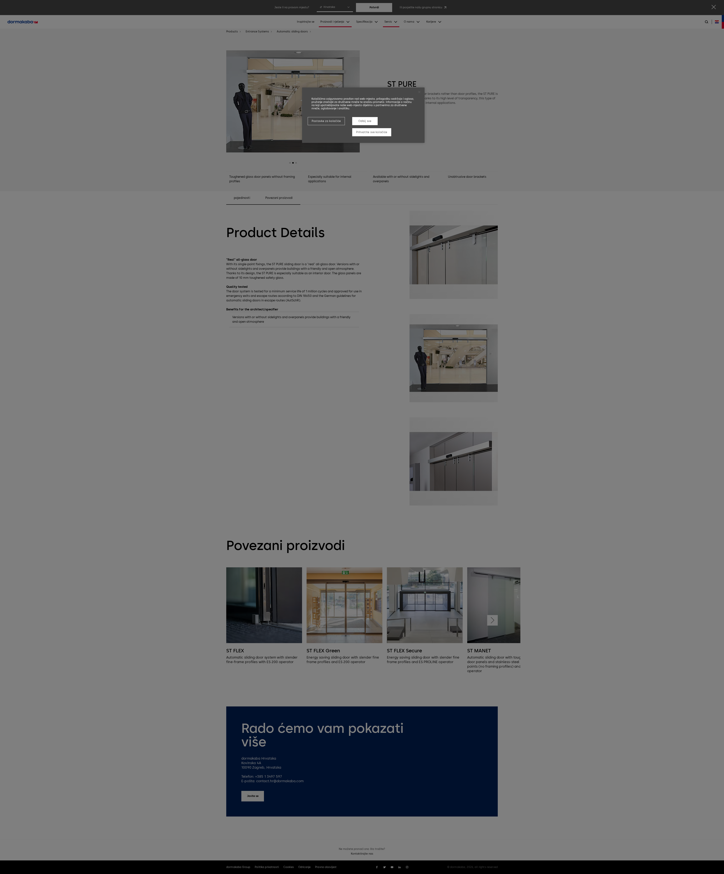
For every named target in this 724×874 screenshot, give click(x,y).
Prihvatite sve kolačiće (371, 132)
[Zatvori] (419, 92)
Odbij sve (364, 121)
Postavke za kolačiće (326, 121)
